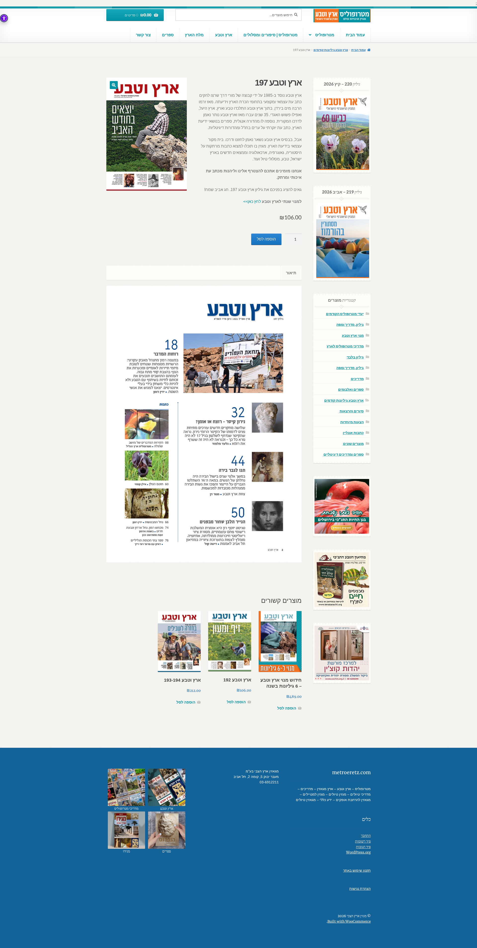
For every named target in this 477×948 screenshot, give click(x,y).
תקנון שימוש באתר (357, 870)
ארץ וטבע (223, 35)
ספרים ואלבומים (351, 389)
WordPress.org (358, 852)
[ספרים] (167, 830)
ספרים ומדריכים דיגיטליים (343, 454)
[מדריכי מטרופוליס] (126, 787)
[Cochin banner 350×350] (342, 653)
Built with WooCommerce (349, 921)
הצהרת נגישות (360, 889)
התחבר (366, 836)
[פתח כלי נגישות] (4, 18)
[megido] (126, 830)
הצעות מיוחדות (352, 422)
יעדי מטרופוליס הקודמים (345, 314)
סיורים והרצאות (352, 411)
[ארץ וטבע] (167, 787)
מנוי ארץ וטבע (353, 335)
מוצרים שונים (353, 443)
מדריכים (357, 379)
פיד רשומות (363, 841)
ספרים (168, 35)
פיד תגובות (363, 847)
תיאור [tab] (291, 272)
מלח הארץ (194, 35)
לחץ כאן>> (252, 201)
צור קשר (143, 35)
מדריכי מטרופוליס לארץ (345, 346)
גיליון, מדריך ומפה (350, 324)
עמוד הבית (355, 35)
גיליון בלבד (355, 357)
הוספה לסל (266, 239)
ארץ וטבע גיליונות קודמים (331, 50)
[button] (114, 85)
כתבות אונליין (353, 432)
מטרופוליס (324, 35)
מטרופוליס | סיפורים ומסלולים (270, 35)
